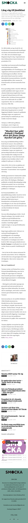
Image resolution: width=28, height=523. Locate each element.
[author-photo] (14, 361)
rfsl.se (10, 337)
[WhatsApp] (9, 24)
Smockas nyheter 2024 (8, 462)
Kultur (3, 384)
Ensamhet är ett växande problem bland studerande (11, 400)
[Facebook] (2, 24)
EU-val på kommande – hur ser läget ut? (13, 417)
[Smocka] (9, 2)
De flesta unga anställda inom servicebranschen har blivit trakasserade (13, 426)
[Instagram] (14, 519)
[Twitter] (6, 24)
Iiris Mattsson (7, 20)
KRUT (19, 509)
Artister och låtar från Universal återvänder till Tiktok (14, 408)
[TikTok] (17, 519)
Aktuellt (4, 375)
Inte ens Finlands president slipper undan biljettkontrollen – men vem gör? (13, 390)
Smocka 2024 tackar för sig (12, 374)
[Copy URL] (12, 24)
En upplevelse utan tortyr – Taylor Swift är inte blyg (12, 381)
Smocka (2, 462)
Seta (6, 337)
